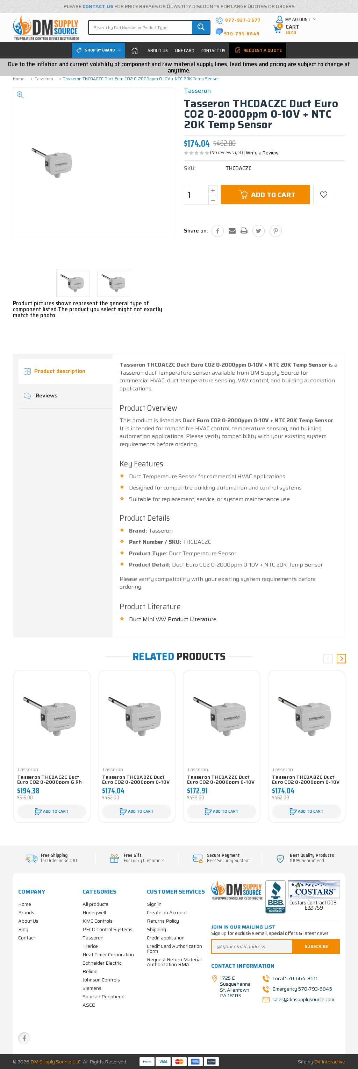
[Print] (244, 231)
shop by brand (100, 50)
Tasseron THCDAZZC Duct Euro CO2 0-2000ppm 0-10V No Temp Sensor (221, 782)
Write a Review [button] (262, 153)
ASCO (89, 1005)
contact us (98, 6)
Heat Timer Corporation (108, 954)
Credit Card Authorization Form (174, 948)
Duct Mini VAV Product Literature (172, 619)
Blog (23, 929)
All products (95, 904)
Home (134, 51)
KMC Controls (98, 921)
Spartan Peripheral (103, 996)
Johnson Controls (101, 980)
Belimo (90, 971)
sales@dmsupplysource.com (302, 999)
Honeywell (94, 912)
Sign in (154, 904)
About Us (158, 50)
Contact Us (213, 50)
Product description (59, 371)
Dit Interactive (329, 1061)
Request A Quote (262, 50)
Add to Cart (273, 194)
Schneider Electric (102, 963)
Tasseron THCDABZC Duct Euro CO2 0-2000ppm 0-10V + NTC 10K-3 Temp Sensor (305, 782)
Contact (26, 938)
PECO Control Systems (108, 929)
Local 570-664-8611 (295, 978)
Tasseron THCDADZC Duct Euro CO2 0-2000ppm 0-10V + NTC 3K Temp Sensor (136, 782)
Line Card (184, 50)
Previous (328, 659)
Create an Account (167, 912)
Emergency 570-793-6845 (302, 989)
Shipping (156, 929)
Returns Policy (163, 921)
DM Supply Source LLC (55, 1061)
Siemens (92, 988)
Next (341, 659)
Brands (26, 912)
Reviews (45, 395)
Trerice (90, 946)
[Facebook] (218, 231)
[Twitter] (258, 231)
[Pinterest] (276, 231)
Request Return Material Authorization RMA (174, 962)
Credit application (166, 938)
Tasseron (93, 938)
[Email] (232, 231)
